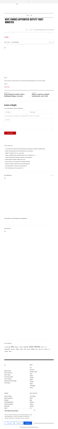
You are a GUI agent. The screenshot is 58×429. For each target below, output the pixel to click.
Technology (32, 385)
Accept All (28, 423)
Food (31, 373)
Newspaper (7, 349)
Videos (6, 351)
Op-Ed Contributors (8, 404)
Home (26, 29)
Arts (31, 367)
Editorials (6, 400)
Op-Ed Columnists (8, 398)
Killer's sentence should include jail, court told (40, 95)
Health (31, 347)
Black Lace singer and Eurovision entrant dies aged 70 (17, 163)
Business (17, 347)
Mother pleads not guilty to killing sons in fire (15, 159)
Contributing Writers (8, 402)
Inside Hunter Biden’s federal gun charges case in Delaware (18, 157)
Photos (17, 349)
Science (28, 349)
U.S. (49, 349)
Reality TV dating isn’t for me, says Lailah (14, 153)
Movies (42, 347)
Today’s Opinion (8, 396)
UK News (31, 29)
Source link (6, 87)
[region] (18, 417)
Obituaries (13, 349)
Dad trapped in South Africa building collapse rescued (14, 95)
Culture (21, 347)
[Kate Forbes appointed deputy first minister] (29, 60)
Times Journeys (8, 378)
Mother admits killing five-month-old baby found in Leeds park (19, 151)
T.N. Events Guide (8, 376)
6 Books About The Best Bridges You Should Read (15, 218)
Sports (33, 349)
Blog (12, 347)
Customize (9, 423)
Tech (37, 349)
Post (25, 349)
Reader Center (7, 370)
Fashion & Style (33, 371)
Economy (26, 347)
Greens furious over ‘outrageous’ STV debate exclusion (17, 161)
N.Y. (46, 347)
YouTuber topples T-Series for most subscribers (16, 165)
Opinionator (7, 406)
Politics (21, 349)
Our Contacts (7, 382)
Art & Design (7, 347)
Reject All (19, 423)
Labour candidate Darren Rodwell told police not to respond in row (20, 155)
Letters (5, 408)
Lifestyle (37, 347)
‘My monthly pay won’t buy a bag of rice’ (14, 168)
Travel (46, 349)
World (10, 351)
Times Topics (7, 374)
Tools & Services (8, 372)
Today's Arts (41, 349)
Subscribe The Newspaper (10, 380)
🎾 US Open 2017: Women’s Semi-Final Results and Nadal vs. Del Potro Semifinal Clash (25, 148)
